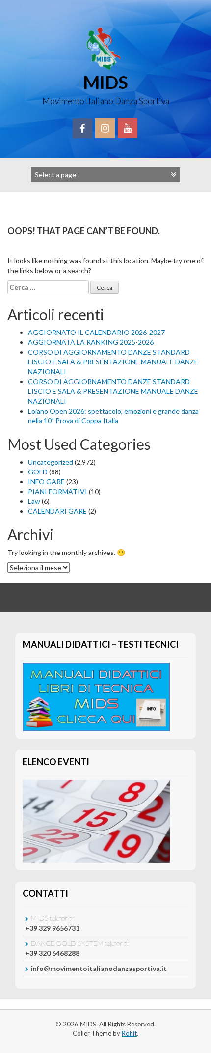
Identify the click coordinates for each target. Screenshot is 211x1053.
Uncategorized (50, 462)
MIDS (105, 82)
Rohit (129, 1033)
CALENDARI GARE (57, 511)
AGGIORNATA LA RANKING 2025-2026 (91, 342)
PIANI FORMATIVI (57, 491)
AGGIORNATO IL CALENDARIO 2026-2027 (96, 332)
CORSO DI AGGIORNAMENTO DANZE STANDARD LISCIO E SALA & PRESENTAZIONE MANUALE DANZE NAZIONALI (113, 362)
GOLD (38, 472)
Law (34, 501)
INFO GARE (46, 481)
